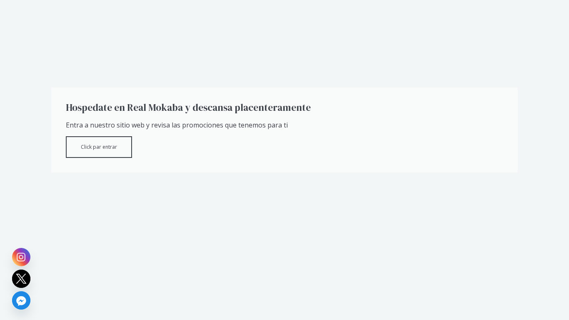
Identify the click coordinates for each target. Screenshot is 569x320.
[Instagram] (21, 257)
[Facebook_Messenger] (21, 300)
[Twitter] (21, 279)
